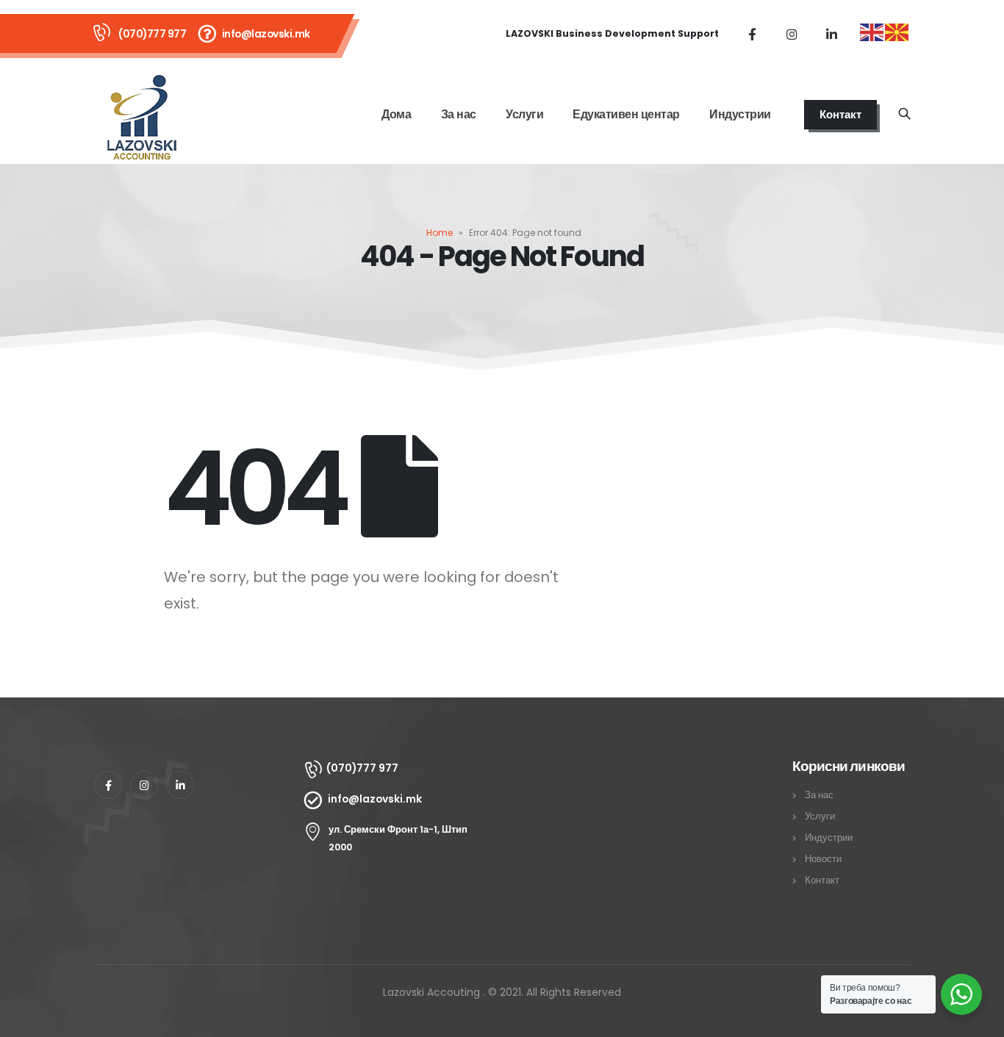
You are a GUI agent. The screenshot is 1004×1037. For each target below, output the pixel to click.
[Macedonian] (897, 31)
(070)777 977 (152, 33)
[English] (872, 31)
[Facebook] (752, 33)
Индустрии (740, 114)
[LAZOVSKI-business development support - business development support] (142, 114)
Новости (823, 859)
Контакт (840, 114)
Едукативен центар (626, 114)
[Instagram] (791, 33)
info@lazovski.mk (266, 33)
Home (439, 232)
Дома (396, 114)
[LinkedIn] (831, 33)
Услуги (524, 114)
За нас (458, 114)
